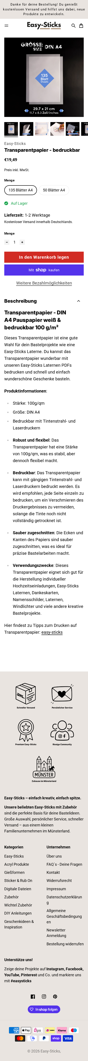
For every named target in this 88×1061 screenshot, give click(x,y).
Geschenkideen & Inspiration (19, 924)
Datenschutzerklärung (64, 900)
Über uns (54, 856)
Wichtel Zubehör (18, 905)
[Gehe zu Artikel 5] (72, 129)
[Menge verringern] (6, 242)
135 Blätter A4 (21, 190)
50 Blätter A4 (54, 190)
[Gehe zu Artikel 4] (57, 129)
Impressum (56, 889)
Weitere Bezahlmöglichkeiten (44, 283)
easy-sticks (52, 632)
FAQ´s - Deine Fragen (64, 864)
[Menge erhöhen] (22, 242)
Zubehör (11, 897)
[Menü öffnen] (6, 25)
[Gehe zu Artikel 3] (42, 129)
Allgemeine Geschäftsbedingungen (64, 916)
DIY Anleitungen (18, 913)
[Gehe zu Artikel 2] (26, 129)
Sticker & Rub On (18, 881)
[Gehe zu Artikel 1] (11, 129)
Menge (9, 233)
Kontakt (53, 872)
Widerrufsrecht (59, 881)
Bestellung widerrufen (65, 944)
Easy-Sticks (15, 144)
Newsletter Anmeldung (56, 933)
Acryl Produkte (16, 864)
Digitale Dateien (17, 889)
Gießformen (14, 872)
